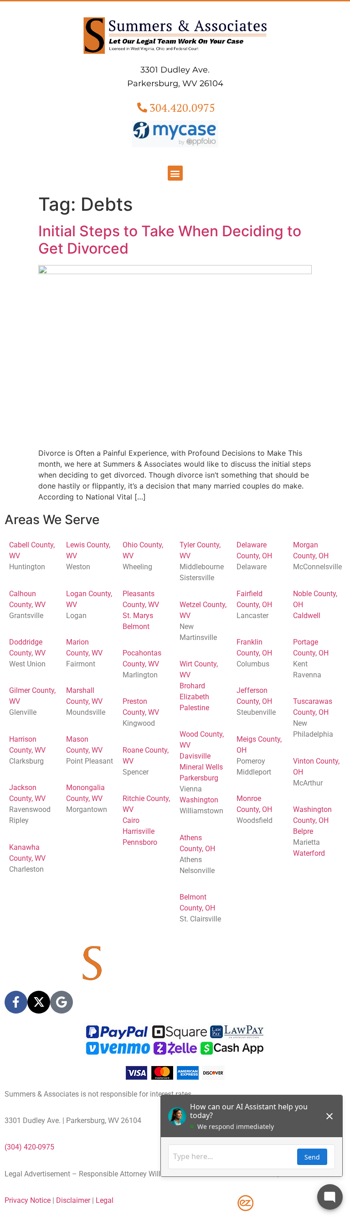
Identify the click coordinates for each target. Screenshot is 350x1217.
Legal (104, 1200)
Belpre (303, 831)
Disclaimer (73, 1200)
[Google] (61, 1002)
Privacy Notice (28, 1200)
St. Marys (138, 615)
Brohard (192, 685)
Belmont (136, 626)
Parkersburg (199, 778)
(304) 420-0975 (29, 1147)
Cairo (131, 820)
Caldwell (306, 615)
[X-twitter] (38, 1002)
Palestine (194, 707)
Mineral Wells (201, 767)
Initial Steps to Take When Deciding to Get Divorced (169, 239)
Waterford (309, 853)
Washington (199, 800)
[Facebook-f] (16, 1002)
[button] (175, 173)
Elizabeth (194, 696)
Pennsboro (140, 842)
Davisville (195, 756)
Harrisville (138, 831)
